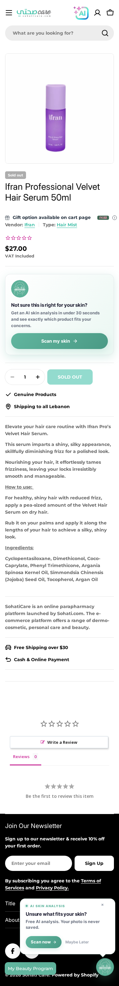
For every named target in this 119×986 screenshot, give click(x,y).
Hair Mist (67, 225)
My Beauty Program (30, 968)
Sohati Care (35, 975)
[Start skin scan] (105, 967)
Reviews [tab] (21, 756)
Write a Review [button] (62, 742)
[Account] (97, 13)
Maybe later (77, 942)
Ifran (29, 225)
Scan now (41, 942)
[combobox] (59, 33)
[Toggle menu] (9, 13)
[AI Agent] (81, 12)
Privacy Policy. (52, 888)
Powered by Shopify (75, 975)
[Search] (105, 33)
